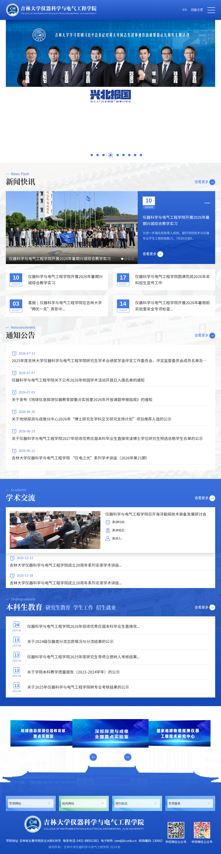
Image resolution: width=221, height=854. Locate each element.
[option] (110, 63)
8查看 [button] (135, 155)
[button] (93, 757)
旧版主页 (197, 9)
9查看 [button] (141, 155)
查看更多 (201, 182)
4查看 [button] (109, 155)
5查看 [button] (116, 155)
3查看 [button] (103, 155)
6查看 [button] (123, 155)
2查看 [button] (97, 155)
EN (185, 9)
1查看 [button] (91, 155)
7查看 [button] (129, 155)
